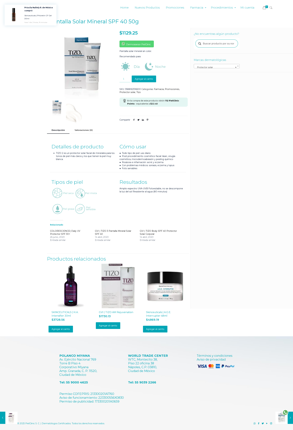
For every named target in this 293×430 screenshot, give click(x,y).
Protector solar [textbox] (215, 67)
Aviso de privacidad (211, 359)
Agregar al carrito (144, 79)
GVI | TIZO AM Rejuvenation (116, 312)
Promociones (172, 89)
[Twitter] (262, 423)
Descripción (58, 130)
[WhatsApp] (254, 423)
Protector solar (127, 92)
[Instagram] (271, 423)
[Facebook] (258, 423)
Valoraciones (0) (84, 130)
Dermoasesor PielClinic (138, 44)
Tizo (138, 92)
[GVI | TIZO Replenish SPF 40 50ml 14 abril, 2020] (9, 418)
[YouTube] (267, 423)
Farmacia (159, 89)
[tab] (58, 130)
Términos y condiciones (214, 355)
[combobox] (217, 66)
